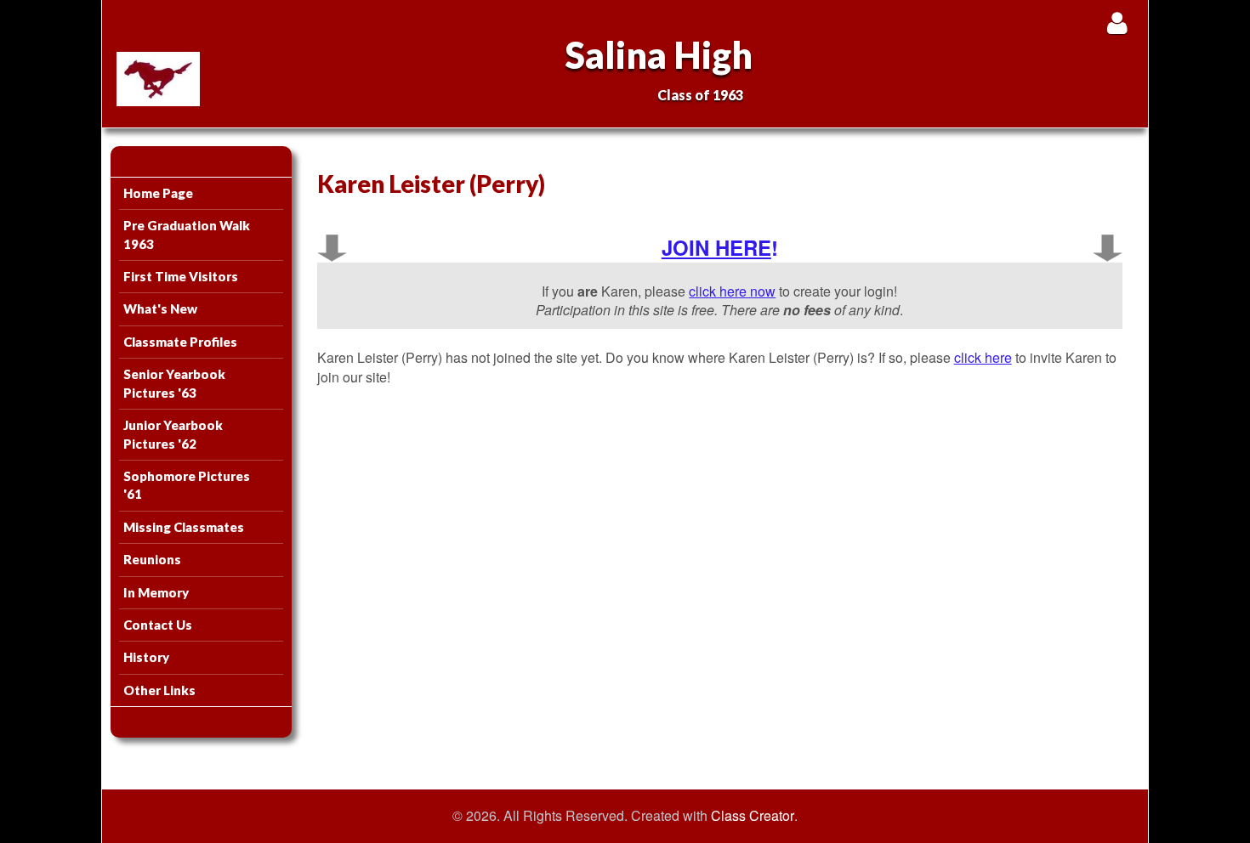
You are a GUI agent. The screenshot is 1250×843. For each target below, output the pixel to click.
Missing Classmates (183, 527)
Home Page (158, 193)
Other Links (159, 690)
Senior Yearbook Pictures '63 (174, 382)
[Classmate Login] (1116, 22)
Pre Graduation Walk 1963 (186, 234)
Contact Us (157, 624)
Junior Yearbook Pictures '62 (173, 433)
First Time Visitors (180, 276)
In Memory (156, 592)
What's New (160, 308)
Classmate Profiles (180, 341)
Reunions (152, 559)
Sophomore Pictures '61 (186, 484)
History (146, 657)
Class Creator (752, 815)
